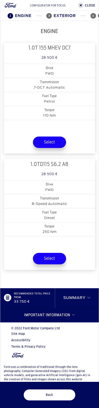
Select (49, 142)
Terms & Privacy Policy (28, 346)
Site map (18, 333)
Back (49, 395)
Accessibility (20, 340)
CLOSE (90, 5)
